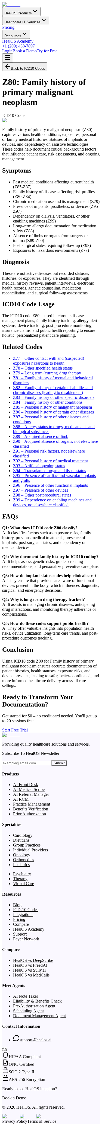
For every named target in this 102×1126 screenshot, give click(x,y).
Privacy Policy (14, 1121)
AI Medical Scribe (29, 789)
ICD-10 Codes (25, 909)
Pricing (8, 27)
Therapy (20, 878)
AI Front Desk (25, 784)
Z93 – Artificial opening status (39, 465)
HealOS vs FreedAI (30, 965)
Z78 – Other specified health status (43, 368)
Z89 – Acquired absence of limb (40, 436)
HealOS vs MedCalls (31, 975)
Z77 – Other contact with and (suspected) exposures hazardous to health (48, 360)
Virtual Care (23, 883)
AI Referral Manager (31, 794)
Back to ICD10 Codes (28, 68)
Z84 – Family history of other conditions (47, 402)
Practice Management (31, 804)
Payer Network (26, 939)
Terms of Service (41, 1121)
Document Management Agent (39, 1015)
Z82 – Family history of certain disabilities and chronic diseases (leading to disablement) (53, 390)
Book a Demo (25, 51)
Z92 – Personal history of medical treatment (50, 461)
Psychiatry (22, 873)
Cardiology (22, 835)
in (5, 1049)
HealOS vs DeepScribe (33, 960)
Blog (17, 904)
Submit (59, 763)
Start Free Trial (15, 730)
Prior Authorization (29, 814)
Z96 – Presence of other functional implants (50, 485)
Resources (12, 36)
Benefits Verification (30, 809)
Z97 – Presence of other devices (40, 490)
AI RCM (21, 799)
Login (7, 51)
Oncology (21, 855)
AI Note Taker (25, 996)
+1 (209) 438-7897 (18, 46)
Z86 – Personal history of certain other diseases (53, 412)
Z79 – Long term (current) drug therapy (47, 373)
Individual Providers (30, 850)
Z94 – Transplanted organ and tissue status (49, 470)
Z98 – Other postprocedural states (42, 495)
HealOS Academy (17, 41)
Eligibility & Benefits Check (37, 1001)
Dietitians (21, 840)
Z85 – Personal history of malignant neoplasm (52, 407)
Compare (21, 924)
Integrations (23, 914)
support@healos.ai (35, 1040)
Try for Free (47, 51)
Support (20, 934)
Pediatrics (21, 864)
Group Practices (27, 845)
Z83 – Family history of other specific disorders (53, 397)
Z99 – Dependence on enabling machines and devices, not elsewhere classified (52, 502)
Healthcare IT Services (22, 22)
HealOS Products (18, 13)
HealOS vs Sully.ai (29, 970)
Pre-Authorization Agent (34, 1006)
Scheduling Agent (28, 1011)
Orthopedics (23, 859)
